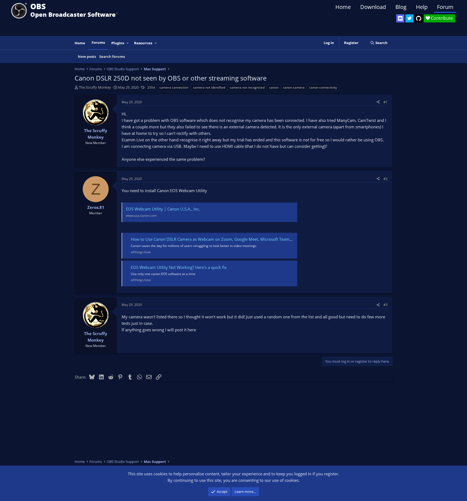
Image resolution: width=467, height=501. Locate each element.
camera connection (173, 87)
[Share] (378, 102)
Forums (98, 42)
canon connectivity (323, 87)
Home (343, 7)
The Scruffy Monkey (95, 87)
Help (422, 7)
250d (151, 87)
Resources (143, 43)
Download (373, 7)
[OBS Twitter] (409, 18)
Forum (445, 7)
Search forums (112, 56)
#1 (385, 102)
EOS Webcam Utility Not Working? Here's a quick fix (179, 267)
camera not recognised (247, 87)
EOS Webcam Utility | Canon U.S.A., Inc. (163, 209)
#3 (385, 304)
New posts (87, 56)
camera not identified (209, 87)
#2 (385, 178)
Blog (400, 7)
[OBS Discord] (400, 18)
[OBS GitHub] (419, 18)
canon (273, 87)
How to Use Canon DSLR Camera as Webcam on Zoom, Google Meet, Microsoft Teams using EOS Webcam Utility (236, 239)
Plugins (117, 43)
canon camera (294, 87)
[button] (128, 43)
